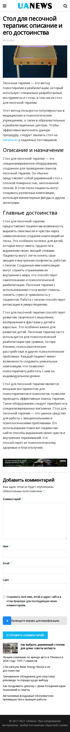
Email (7, 563)
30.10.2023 (8, 40)
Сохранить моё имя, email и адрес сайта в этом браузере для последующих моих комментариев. (34, 601)
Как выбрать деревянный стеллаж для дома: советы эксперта (43, 646)
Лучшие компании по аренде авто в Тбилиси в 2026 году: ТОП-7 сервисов (33, 659)
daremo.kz (10, 140)
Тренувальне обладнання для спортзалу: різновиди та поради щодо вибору (29, 678)
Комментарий (13, 499)
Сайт (6, 580)
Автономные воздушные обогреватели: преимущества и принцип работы (28, 697)
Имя (7, 546)
